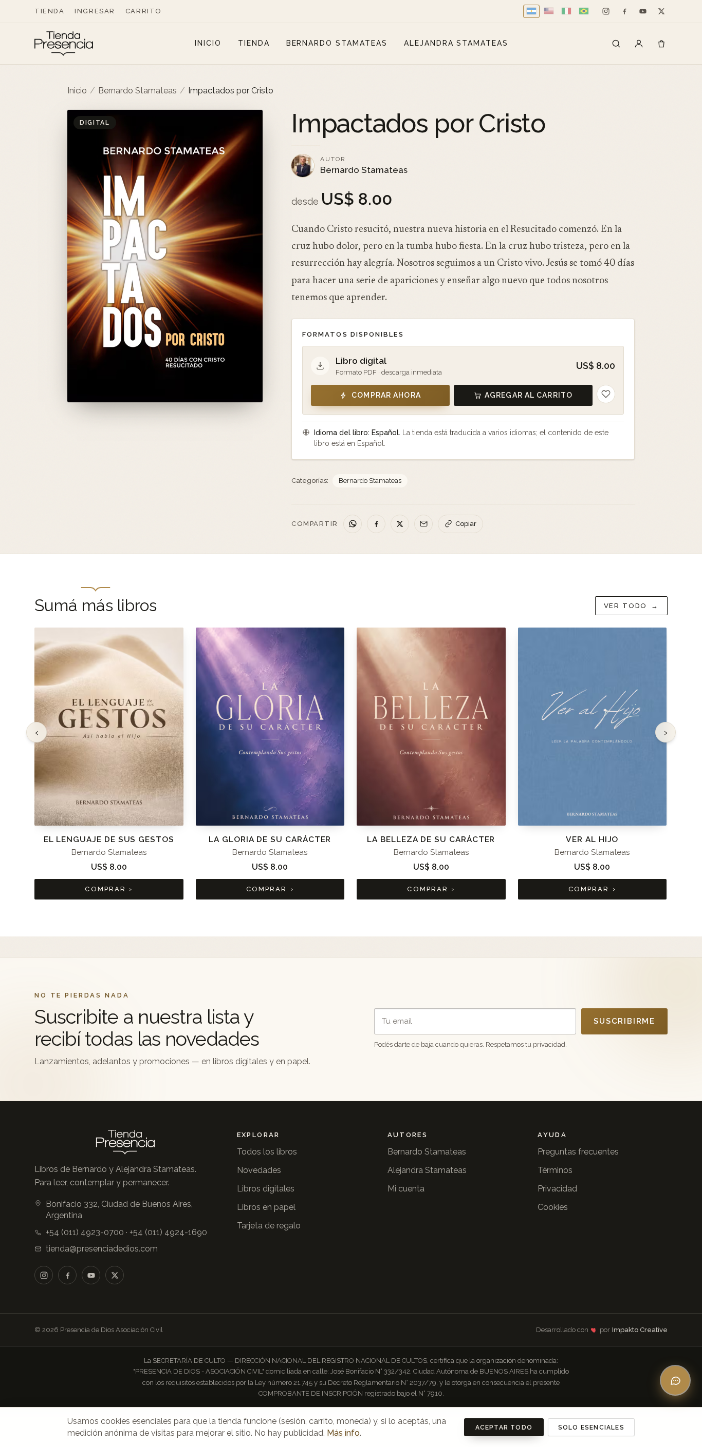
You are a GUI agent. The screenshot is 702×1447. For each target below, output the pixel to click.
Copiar (465, 523)
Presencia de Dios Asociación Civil (111, 1330)
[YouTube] (643, 11)
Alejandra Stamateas (456, 43)
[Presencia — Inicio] (63, 43)
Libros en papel (266, 1207)
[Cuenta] (639, 43)
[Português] (584, 11)
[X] (661, 11)
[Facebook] (624, 11)
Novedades (259, 1170)
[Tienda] (616, 43)
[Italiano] (566, 11)
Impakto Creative (640, 1330)
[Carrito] (661, 43)
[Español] (531, 11)
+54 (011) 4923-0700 (85, 1232)
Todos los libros (267, 1152)
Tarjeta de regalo (269, 1225)
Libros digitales (265, 1189)
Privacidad (557, 1189)
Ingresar (95, 11)
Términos (555, 1170)
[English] (549, 11)
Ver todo (631, 606)
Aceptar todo (503, 1427)
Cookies (553, 1207)
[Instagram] (606, 11)
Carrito (143, 11)
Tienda (49, 11)
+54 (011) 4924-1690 (168, 1232)
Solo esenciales (591, 1427)
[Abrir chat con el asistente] (675, 1380)
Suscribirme (624, 1021)
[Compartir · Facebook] (376, 524)
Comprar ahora (386, 395)
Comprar (109, 889)
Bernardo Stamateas (336, 43)
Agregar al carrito (528, 395)
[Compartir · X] (400, 524)
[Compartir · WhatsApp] (352, 524)
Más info (343, 1433)
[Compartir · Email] (423, 524)
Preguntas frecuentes (578, 1152)
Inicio (208, 43)
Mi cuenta (405, 1189)
